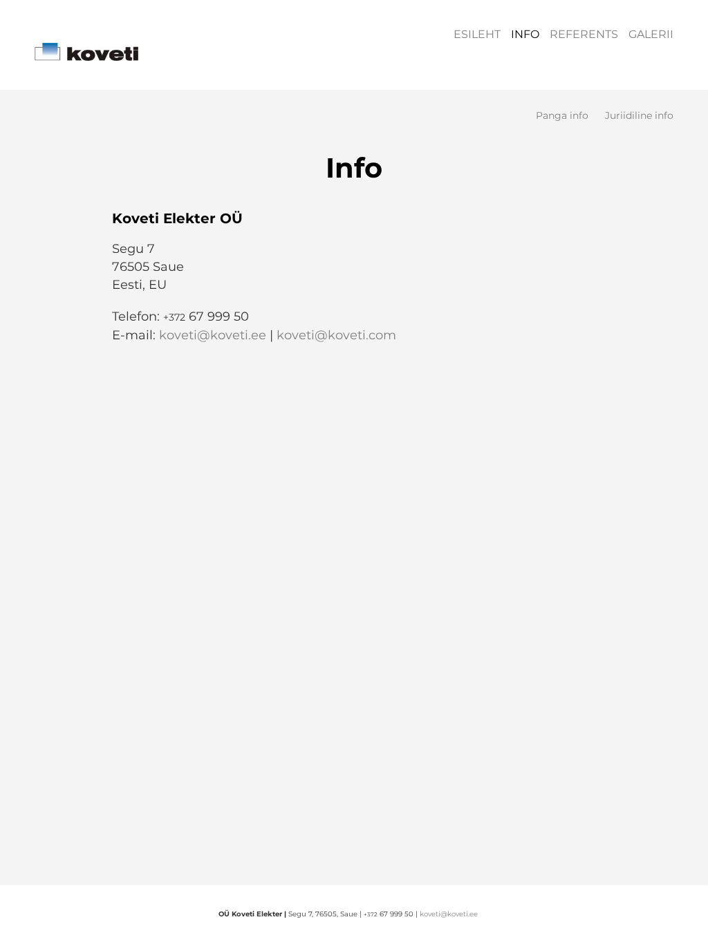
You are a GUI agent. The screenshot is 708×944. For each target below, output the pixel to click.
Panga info (562, 116)
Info (525, 34)
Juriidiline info (639, 116)
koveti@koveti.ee (212, 335)
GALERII (650, 34)
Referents (584, 34)
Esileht (477, 34)
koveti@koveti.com (336, 335)
